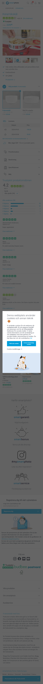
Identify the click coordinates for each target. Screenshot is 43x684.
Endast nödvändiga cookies (29, 343)
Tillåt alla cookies (14, 343)
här (31, 338)
